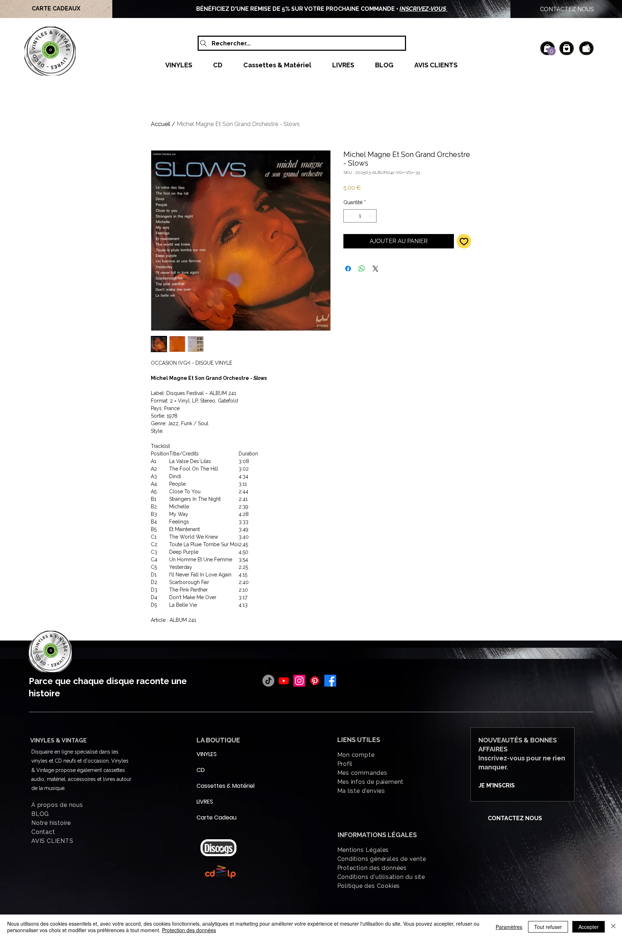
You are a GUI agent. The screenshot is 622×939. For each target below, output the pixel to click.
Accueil (160, 124)
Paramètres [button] (509, 926)
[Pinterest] (315, 681)
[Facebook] (330, 681)
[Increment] (370, 216)
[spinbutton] (359, 216)
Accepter (588, 926)
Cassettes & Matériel (214, 786)
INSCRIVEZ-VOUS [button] (423, 8)
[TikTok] (268, 681)
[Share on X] (375, 268)
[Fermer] (613, 926)
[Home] (566, 48)
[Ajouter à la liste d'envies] (464, 241)
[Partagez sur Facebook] (348, 268)
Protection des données (189, 930)
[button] (551, 51)
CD (201, 770)
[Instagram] (299, 681)
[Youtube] (284, 681)
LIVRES (205, 802)
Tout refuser (548, 926)
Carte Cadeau (214, 817)
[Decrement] (348, 216)
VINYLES (207, 754)
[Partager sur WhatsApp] (361, 268)
